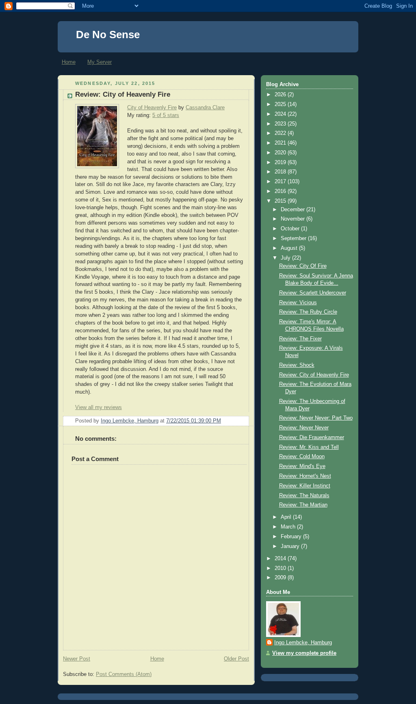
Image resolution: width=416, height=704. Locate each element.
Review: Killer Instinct (304, 486)
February (292, 536)
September (294, 238)
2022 (281, 133)
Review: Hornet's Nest (305, 476)
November (293, 219)
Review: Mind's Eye (302, 466)
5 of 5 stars (165, 115)
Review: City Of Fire (303, 266)
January (291, 546)
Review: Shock (296, 365)
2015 (281, 201)
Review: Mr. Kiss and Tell (309, 447)
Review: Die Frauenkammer (311, 437)
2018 (281, 172)
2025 (281, 104)
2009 (281, 578)
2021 (281, 143)
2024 (281, 114)
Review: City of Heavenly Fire (314, 375)
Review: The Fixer (300, 339)
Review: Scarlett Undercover (312, 293)
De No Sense (108, 34)
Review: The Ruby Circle (308, 312)
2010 (281, 568)
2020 (281, 153)
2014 (281, 558)
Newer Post (76, 659)
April (287, 517)
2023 (281, 124)
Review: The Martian (303, 505)
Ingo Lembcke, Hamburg (303, 643)
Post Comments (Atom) (124, 674)
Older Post (236, 659)
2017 (281, 181)
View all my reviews (98, 407)
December (293, 209)
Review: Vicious (298, 302)
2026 (281, 94)
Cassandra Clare (205, 107)
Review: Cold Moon (302, 456)
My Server (99, 62)
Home (69, 62)
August (290, 248)
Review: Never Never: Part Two (316, 418)
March (289, 527)
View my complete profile (304, 653)
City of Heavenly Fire (152, 107)
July (286, 258)
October (291, 229)
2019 (281, 162)
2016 (281, 191)
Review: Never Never (304, 428)
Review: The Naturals (304, 495)
